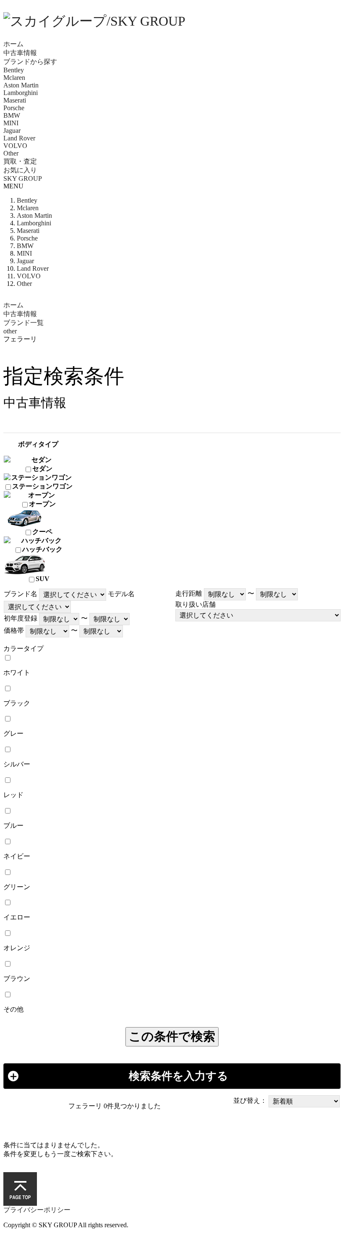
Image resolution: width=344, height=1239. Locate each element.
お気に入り (20, 170)
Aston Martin (21, 85)
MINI (10, 123)
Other (10, 153)
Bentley (13, 70)
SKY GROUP (22, 178)
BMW (11, 115)
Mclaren (14, 77)
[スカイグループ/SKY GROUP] (172, 21)
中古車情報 (20, 52)
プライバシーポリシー (36, 1209)
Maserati (14, 100)
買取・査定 (20, 161)
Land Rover (19, 138)
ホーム (13, 44)
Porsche (13, 107)
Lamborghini (20, 92)
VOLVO (15, 145)
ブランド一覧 (23, 322)
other (10, 331)
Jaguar (12, 130)
